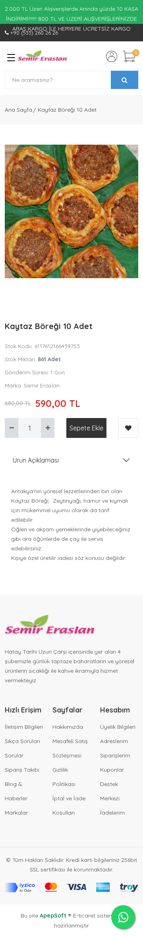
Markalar (16, 812)
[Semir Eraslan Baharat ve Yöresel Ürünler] (42, 56)
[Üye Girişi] (111, 56)
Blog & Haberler (16, 791)
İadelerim (112, 812)
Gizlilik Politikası (63, 777)
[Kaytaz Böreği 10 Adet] (71, 211)
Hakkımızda (67, 726)
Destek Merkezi (110, 791)
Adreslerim (114, 741)
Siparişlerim (115, 755)
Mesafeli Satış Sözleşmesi (70, 748)
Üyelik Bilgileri (117, 726)
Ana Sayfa (18, 109)
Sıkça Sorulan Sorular (22, 748)
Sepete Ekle (86, 428)
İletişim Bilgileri (24, 726)
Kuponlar (112, 769)
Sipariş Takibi (22, 769)
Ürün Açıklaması (36, 460)
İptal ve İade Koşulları (68, 805)
